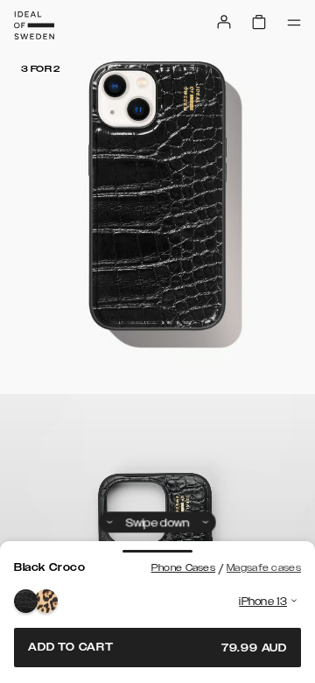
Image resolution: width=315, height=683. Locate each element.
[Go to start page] (34, 25)
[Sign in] (224, 21)
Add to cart (157, 647)
